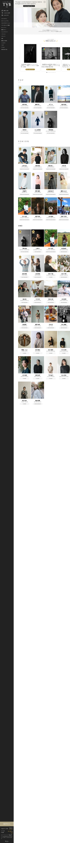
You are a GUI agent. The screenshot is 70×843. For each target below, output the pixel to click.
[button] (20, 58)
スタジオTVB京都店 (48, 25)
